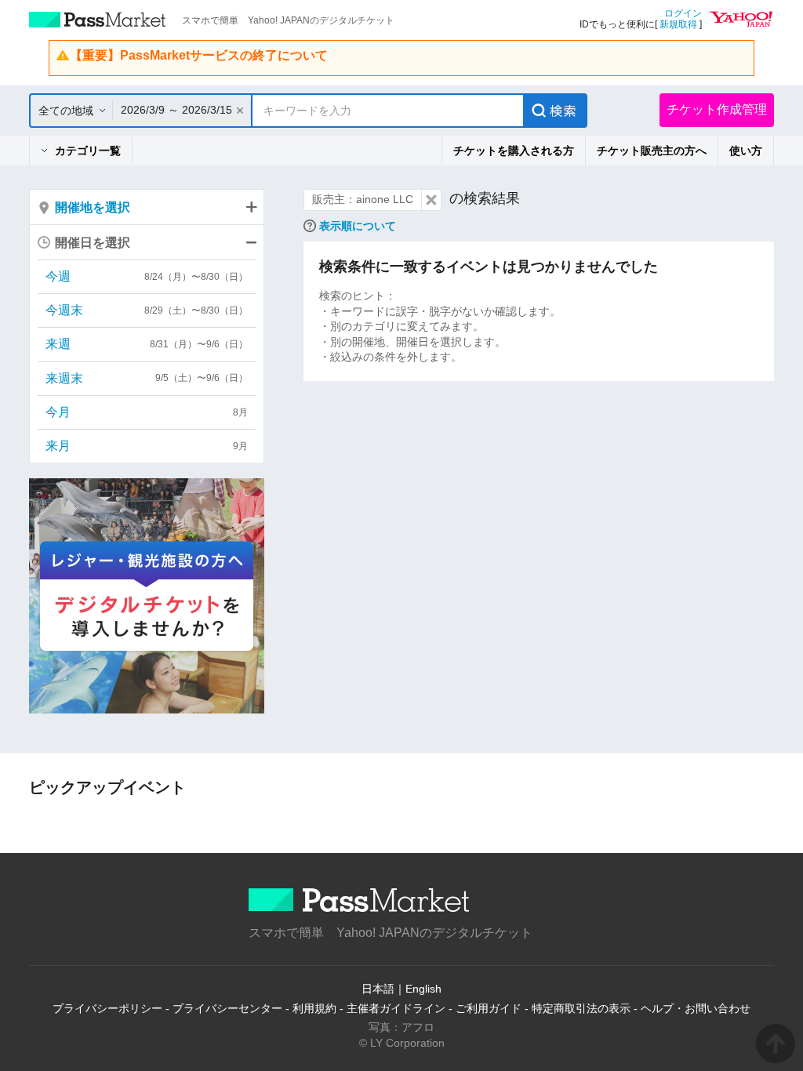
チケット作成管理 (717, 109)
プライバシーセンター (227, 1008)
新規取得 (678, 24)
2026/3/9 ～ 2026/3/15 (176, 109)
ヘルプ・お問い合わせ (695, 1008)
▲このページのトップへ (775, 1043)
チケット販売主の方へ (652, 150)
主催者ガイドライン (396, 1008)
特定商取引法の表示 (581, 1008)
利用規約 (314, 1008)
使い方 (745, 150)
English (423, 988)
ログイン (683, 13)
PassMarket (97, 19)
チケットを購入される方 (513, 150)
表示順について (357, 226)
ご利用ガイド (488, 1008)
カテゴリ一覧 (88, 150)
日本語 (378, 988)
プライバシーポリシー (107, 1008)
